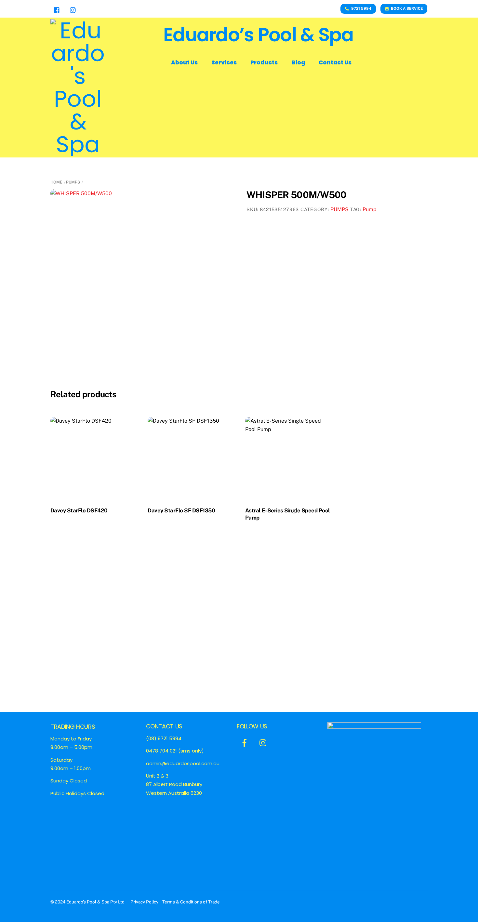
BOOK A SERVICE (407, 8)
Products (264, 62)
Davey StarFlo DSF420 (79, 510)
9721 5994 (361, 8)
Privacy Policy (144, 901)
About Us (184, 62)
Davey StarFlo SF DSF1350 (181, 510)
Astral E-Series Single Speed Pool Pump (287, 514)
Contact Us (335, 62)
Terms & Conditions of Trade (191, 901)
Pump (369, 209)
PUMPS (73, 182)
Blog (298, 62)
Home (56, 182)
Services (224, 62)
